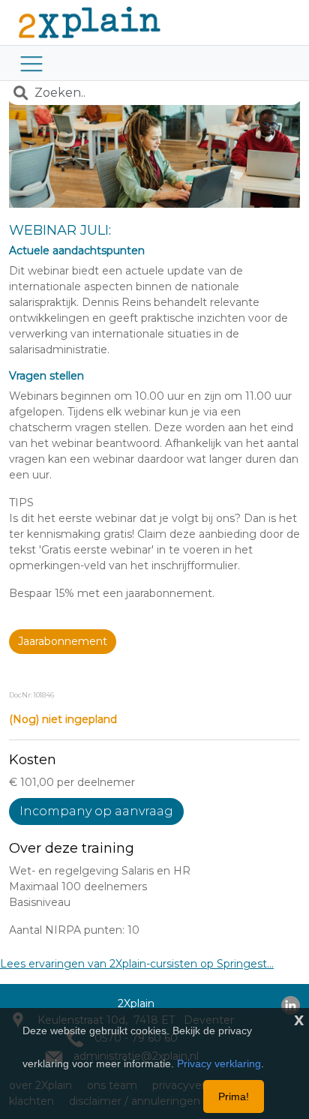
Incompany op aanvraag (96, 811)
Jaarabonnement (62, 641)
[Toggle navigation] (31, 63)
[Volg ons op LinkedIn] (290, 1004)
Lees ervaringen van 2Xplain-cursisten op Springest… (137, 963)
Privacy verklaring (219, 1064)
